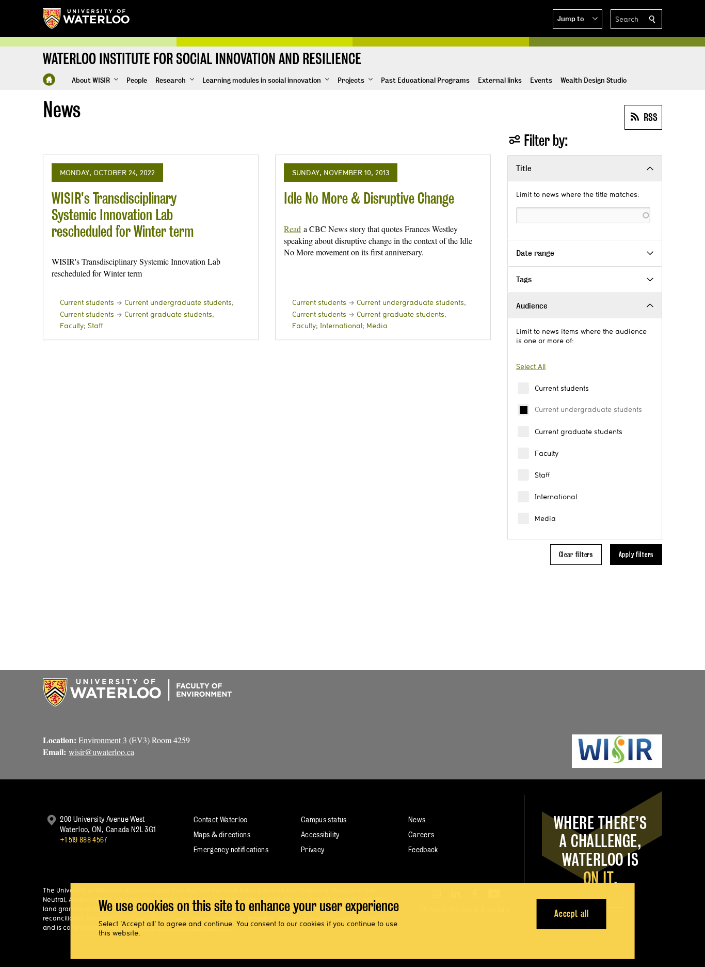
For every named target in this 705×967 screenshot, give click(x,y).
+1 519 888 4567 (83, 839)
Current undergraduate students (588, 409)
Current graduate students (578, 431)
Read (292, 228)
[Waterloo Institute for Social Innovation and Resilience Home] (49, 79)
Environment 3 (102, 739)
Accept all (571, 913)
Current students (562, 388)
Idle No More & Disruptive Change (369, 198)
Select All (531, 366)
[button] (577, 19)
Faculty (546, 453)
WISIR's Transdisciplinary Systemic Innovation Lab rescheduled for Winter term (123, 214)
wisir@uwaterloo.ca (101, 751)
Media (545, 518)
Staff (542, 475)
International (556, 497)
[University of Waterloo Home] (87, 18)
